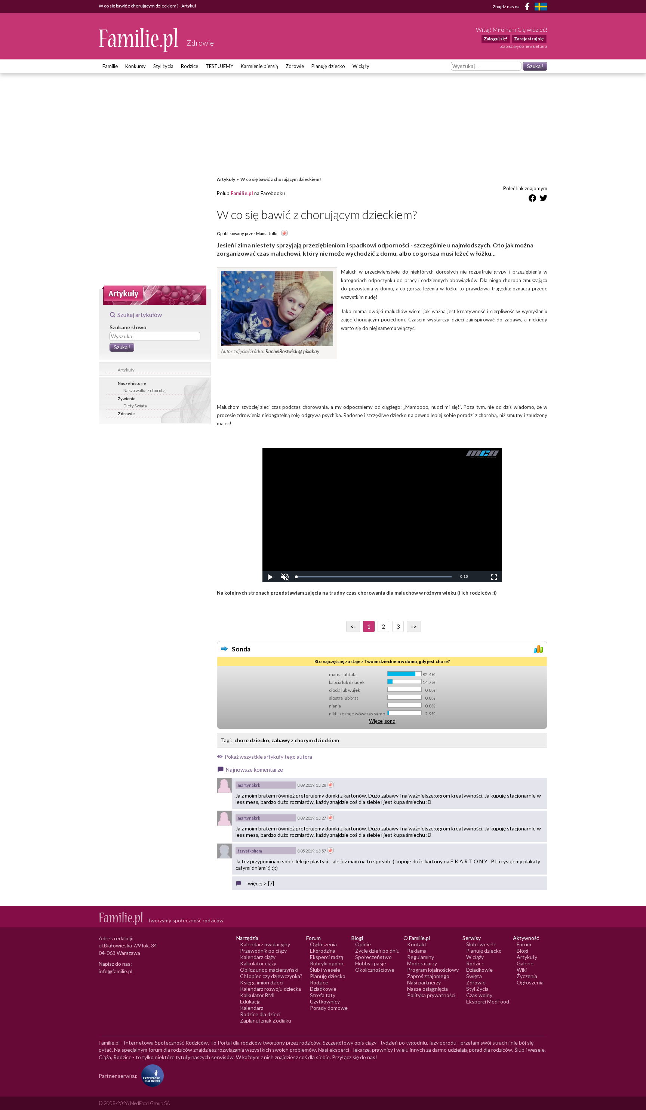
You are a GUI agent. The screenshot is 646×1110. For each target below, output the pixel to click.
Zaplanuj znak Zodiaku (265, 1020)
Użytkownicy (325, 1001)
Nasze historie (132, 383)
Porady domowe (329, 1008)
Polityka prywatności (431, 995)
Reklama (417, 950)
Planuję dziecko (328, 66)
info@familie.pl (115, 971)
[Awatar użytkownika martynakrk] (224, 785)
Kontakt (417, 944)
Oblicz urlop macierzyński (269, 969)
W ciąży (361, 66)
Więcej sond (382, 721)
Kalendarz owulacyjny (265, 944)
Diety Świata (135, 405)
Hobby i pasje (370, 963)
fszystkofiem (250, 850)
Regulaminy (420, 957)
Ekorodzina (322, 950)
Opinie (363, 944)
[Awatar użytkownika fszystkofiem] (224, 851)
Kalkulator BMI (257, 995)
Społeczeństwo (373, 957)
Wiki (522, 969)
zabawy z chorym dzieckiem (305, 740)
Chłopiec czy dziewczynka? (271, 976)
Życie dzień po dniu (377, 950)
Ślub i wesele (325, 969)
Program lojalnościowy (433, 969)
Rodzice (189, 66)
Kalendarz (251, 1008)
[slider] (374, 576)
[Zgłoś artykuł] (284, 233)
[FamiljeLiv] (541, 6)
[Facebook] (529, 7)
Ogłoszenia (323, 944)
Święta (474, 976)
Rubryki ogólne (327, 963)
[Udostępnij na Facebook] (532, 199)
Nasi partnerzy (424, 982)
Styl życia (163, 66)
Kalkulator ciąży (258, 963)
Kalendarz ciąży (258, 957)
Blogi (522, 950)
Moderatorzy (422, 963)
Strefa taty (322, 995)
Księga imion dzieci (261, 982)
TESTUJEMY (219, 66)
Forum (524, 944)
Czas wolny (479, 995)
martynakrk (249, 785)
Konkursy (135, 66)
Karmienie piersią (259, 66)
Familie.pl (242, 193)
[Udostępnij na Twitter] (543, 199)
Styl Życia (477, 989)
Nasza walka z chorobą (144, 390)
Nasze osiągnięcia (427, 989)
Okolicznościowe (374, 969)
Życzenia (527, 976)
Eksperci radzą (326, 957)
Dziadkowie (323, 989)
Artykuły (126, 369)
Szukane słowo (128, 327)
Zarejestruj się (529, 38)
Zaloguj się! (495, 38)
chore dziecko (251, 740)
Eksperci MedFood (487, 1001)
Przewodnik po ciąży (263, 950)
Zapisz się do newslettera (523, 46)
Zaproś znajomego (428, 976)
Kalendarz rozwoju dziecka (270, 989)
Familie (110, 66)
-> (414, 626)
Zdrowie (295, 66)
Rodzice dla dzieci (260, 1014)
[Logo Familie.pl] (139, 40)
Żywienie (126, 398)
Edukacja (250, 1001)
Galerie (525, 963)
